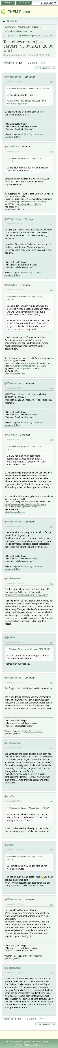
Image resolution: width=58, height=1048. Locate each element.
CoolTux (12, 146)
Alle (43, 62)
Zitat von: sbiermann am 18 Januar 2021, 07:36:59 (30, 649)
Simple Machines (36, 1045)
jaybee (11, 637)
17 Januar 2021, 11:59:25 (14, 81)
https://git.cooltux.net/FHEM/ (29, 204)
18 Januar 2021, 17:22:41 (14, 682)
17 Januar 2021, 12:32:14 (14, 224)
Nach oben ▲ (47, 1042)
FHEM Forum (19, 12)
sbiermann (14, 578)
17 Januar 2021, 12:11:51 (14, 151)
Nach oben (8, 1019)
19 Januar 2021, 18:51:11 (14, 801)
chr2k (10, 796)
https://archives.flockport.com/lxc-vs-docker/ (26, 595)
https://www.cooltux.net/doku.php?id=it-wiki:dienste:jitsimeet (27, 102)
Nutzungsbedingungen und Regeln (25, 1042)
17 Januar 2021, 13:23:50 (14, 388)
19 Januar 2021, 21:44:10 (14, 972)
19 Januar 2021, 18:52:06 (14, 849)
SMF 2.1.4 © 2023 (22, 1045)
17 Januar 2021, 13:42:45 (14, 526)
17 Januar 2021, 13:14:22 (14, 289)
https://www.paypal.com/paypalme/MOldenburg (25, 201)
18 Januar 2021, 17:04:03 (14, 642)
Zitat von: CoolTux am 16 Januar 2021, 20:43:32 (29, 88)
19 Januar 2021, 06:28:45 (14, 748)
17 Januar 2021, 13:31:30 (14, 439)
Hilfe (7, 1042)
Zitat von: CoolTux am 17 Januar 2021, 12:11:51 (29, 808)
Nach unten (8, 63)
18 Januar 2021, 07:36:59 (14, 583)
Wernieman (14, 76)
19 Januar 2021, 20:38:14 (14, 904)
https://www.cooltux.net (14, 209)
